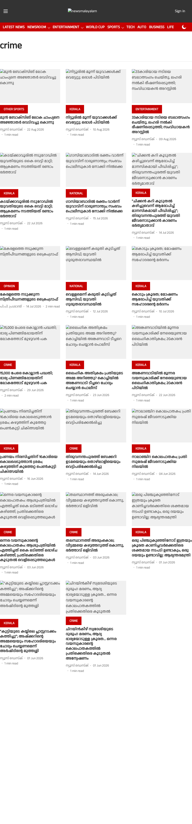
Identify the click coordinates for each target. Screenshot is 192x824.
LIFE (170, 27)
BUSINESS (156, 27)
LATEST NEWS (14, 27)
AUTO (141, 27)
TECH (130, 27)
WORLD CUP (95, 27)
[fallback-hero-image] (30, 86)
